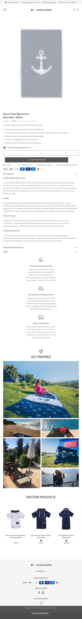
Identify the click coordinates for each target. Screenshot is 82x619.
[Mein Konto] (75, 9)
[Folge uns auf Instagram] (43, 592)
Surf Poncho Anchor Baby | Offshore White (16, 537)
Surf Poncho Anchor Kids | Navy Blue (41, 537)
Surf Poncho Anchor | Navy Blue (66, 537)
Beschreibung (8, 174)
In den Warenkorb (37, 160)
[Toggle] (76, 174)
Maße (5, 252)
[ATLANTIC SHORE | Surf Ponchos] (41, 10)
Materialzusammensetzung (13, 247)
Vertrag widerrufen (40, 613)
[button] (4, 10)
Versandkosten (32, 121)
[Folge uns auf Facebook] (39, 592)
